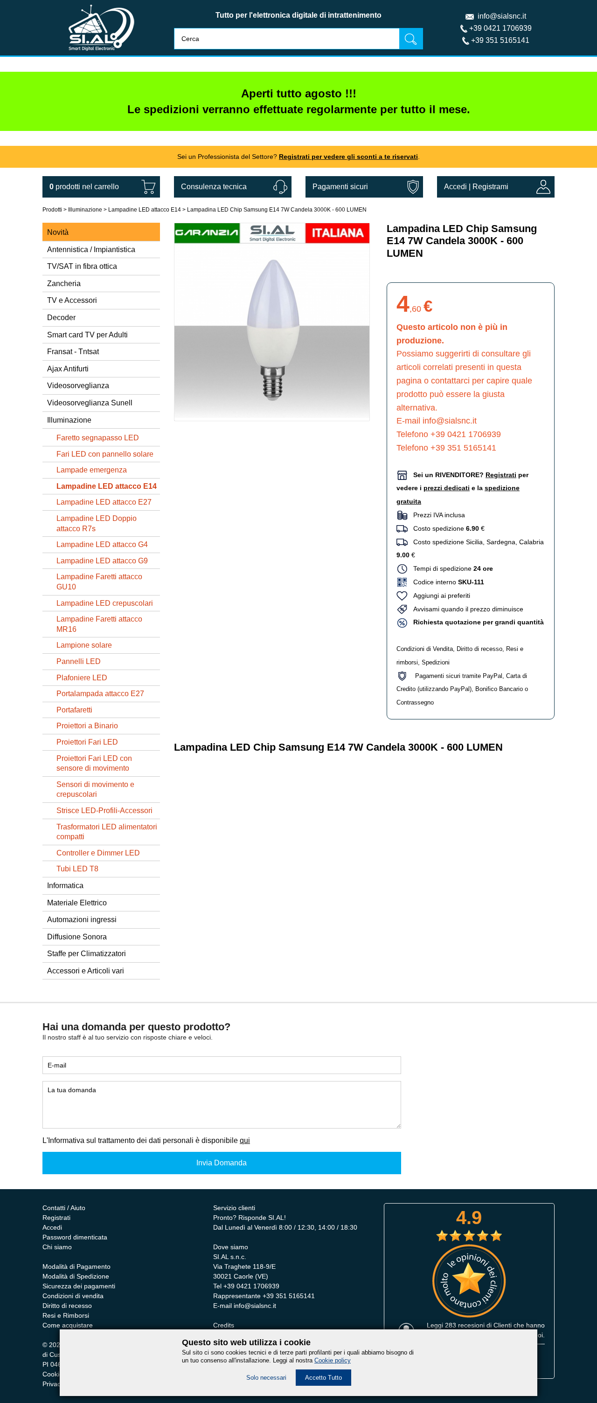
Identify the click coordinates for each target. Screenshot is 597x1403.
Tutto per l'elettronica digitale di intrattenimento (298, 15)
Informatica (65, 886)
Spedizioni (436, 662)
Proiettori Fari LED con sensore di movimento (94, 763)
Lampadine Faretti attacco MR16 (99, 624)
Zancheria (64, 283)
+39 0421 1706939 (500, 28)
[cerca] (411, 38)
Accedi (455, 187)
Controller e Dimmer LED (98, 853)
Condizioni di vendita (73, 1296)
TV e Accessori (72, 300)
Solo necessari (266, 1377)
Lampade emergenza (91, 470)
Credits (223, 1325)
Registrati (56, 1217)
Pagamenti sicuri (340, 187)
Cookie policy (332, 1360)
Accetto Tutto (323, 1377)
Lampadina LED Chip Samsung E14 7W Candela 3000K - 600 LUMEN (277, 209)
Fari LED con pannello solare (104, 454)
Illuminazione (85, 209)
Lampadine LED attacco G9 (102, 561)
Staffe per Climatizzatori (86, 954)
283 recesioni (465, 1325)
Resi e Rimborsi (65, 1315)
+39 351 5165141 (500, 40)
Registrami (490, 187)
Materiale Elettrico (77, 903)
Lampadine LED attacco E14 (144, 209)
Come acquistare (67, 1325)
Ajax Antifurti (68, 369)
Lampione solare (84, 645)
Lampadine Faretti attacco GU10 (99, 582)
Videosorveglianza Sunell (89, 403)
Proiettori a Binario (87, 726)
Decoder (61, 318)
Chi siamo (57, 1247)
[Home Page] (101, 53)
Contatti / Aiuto (63, 1207)
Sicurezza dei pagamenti (78, 1286)
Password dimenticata (74, 1237)
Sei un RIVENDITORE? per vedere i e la (462, 488)
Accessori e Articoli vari (85, 971)
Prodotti (52, 209)
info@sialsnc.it (502, 16)
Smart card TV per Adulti (87, 335)
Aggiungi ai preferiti (439, 595)
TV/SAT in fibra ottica (82, 266)
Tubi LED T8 (77, 869)
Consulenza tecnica (214, 187)
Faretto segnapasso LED (97, 438)
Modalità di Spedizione (75, 1276)
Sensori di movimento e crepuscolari (95, 789)
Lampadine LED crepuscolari (104, 603)
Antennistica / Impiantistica (91, 249)
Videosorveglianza (78, 386)
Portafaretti (74, 710)
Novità (58, 232)
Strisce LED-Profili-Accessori (104, 810)
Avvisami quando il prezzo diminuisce (465, 609)
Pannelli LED (78, 661)
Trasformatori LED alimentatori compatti (106, 832)
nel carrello (84, 187)
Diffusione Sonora (77, 937)
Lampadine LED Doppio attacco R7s (96, 523)
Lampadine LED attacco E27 (104, 502)
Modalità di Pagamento (76, 1266)
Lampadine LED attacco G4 (102, 544)
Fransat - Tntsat (73, 352)
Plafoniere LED (81, 678)
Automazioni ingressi (82, 920)
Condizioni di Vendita (424, 648)
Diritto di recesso (479, 648)
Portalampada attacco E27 (100, 694)
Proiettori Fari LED (87, 742)
